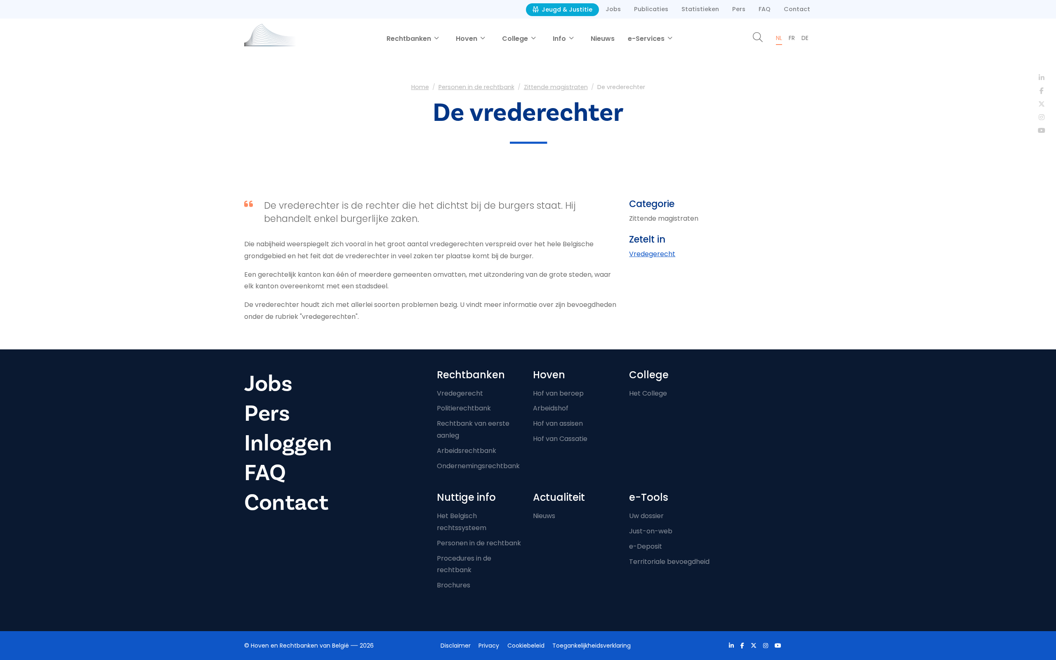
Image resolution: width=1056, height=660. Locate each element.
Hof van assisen (558, 423)
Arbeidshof (550, 408)
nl (779, 38)
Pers (738, 9)
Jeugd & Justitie (566, 9)
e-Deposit (645, 546)
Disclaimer (456, 645)
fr (792, 38)
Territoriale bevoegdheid (669, 561)
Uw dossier (646, 516)
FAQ (765, 9)
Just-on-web (650, 531)
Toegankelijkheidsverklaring (591, 645)
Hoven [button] (467, 38)
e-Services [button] (647, 38)
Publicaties (651, 9)
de (804, 38)
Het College (648, 393)
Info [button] (560, 38)
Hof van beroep (558, 393)
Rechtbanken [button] (410, 38)
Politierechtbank (464, 408)
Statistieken (700, 9)
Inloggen (288, 443)
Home (420, 87)
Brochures (453, 585)
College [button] (516, 38)
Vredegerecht (652, 254)
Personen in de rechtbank (476, 87)
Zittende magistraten (556, 87)
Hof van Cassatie (560, 438)
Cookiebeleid (525, 645)
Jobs (613, 9)
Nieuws (603, 38)
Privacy (488, 645)
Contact (797, 9)
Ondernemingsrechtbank (478, 466)
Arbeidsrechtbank (466, 450)
